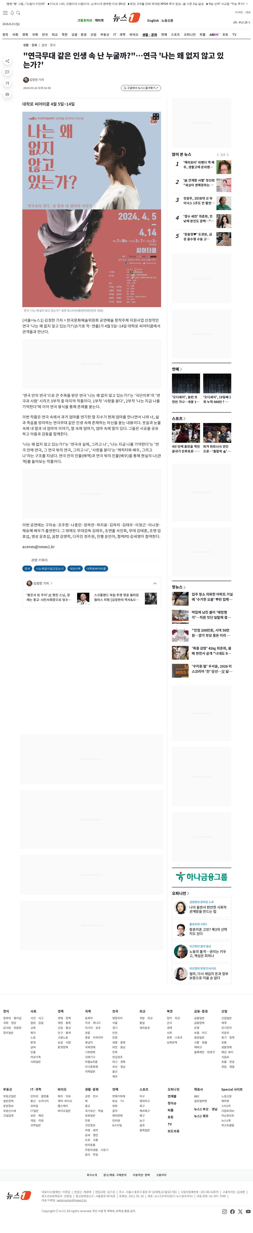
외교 (142, 1011)
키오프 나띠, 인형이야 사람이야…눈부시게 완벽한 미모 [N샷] (68, 3)
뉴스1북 (226, 1120)
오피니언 (179, 893)
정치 (6, 1011)
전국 (115, 1011)
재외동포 (145, 1028)
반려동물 (90, 1145)
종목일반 (145, 1130)
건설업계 (8, 1116)
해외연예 (117, 1116)
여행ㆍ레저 (91, 1130)
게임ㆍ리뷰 (36, 1120)
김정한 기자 (36, 80)
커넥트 (239, 12)
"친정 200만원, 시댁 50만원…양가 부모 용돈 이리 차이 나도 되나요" (211, 635)
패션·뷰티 (227, 1052)
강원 (114, 1037)
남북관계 (172, 1042)
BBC (196, 1096)
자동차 (225, 1033)
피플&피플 (91, 1062)
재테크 (198, 1047)
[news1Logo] (18, 1195)
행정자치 (117, 1018)
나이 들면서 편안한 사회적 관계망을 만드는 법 (208, 909)
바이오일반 (64, 1111)
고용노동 (63, 1037)
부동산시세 (9, 1111)
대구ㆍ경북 (118, 1062)
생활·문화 (92, 1089)
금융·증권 (201, 1011)
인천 (114, 1033)
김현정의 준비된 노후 (201, 902)
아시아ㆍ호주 (93, 1028)
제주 (114, 1076)
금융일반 (199, 1018)
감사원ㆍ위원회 (12, 1028)
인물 (33, 1052)
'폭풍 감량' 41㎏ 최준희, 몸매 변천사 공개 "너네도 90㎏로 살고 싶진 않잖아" (211, 653)
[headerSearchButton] (18, 13)
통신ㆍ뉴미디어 (39, 1101)
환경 (33, 1042)
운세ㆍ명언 (91, 1135)
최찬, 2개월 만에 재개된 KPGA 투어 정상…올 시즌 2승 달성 (147, 3)
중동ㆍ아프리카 (94, 1037)
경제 (61, 1011)
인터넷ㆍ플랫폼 (39, 1096)
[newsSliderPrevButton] (218, 154)
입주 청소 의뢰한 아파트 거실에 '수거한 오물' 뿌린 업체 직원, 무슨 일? (212, 599)
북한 (170, 1011)
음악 (114, 1111)
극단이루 (75, 568)
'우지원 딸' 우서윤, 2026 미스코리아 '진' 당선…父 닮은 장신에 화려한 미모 (212, 671)
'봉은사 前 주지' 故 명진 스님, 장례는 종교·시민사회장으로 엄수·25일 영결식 (48, 597)
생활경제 (226, 1047)
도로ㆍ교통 (91, 1140)
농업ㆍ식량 (64, 1042)
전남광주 (117, 1057)
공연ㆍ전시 (91, 1096)
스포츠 (177, 418)
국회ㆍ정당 (9, 1023)
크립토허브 (84, 20)
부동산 (7, 1089)
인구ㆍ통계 (64, 1033)
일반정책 (8, 1101)
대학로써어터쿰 (96, 568)
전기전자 (226, 1028)
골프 (142, 1125)
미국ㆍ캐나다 (93, 1023)
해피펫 (99, 20)
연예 (175, 369)
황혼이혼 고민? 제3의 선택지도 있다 (208, 931)
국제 (88, 1011)
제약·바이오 (65, 1101)
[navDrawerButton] (5, 13)
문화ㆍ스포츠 (174, 1037)
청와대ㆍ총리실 (12, 1018)
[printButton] (7, 94)
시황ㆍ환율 (200, 1042)
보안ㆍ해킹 (36, 1116)
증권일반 (199, 1037)
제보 (248, 12)
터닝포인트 (227, 1116)
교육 (33, 1028)
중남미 (89, 1042)
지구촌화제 (91, 1067)
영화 (114, 1106)
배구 (142, 1116)
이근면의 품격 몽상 (200, 946)
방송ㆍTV (118, 1101)
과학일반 (35, 1125)
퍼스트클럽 (227, 1125)
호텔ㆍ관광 (227, 1062)
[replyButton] (7, 72)
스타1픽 (226, 1106)
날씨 (33, 1047)
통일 (142, 1023)
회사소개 (92, 1175)
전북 (114, 1052)
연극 (27, 568)
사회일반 (35, 1062)
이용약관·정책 (141, 1175)
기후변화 (90, 1052)
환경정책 (63, 1047)
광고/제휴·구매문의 (114, 1175)
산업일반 (226, 1018)
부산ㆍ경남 (118, 1067)
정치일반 (8, 1033)
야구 (142, 1096)
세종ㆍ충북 (118, 1042)
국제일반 (90, 1071)
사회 (33, 1011)
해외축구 (145, 1111)
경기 (114, 1028)
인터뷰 (116, 1120)
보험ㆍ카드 (200, 1033)
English (153, 21)
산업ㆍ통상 (64, 1028)
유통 (224, 1042)
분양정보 (8, 1106)
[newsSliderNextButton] (227, 154)
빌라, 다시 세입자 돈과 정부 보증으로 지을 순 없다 (208, 976)
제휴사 (198, 1089)
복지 (33, 1033)
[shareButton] (7, 61)
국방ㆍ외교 (146, 1018)
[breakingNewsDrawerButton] (12, 13)
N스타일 (117, 1125)
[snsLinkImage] (224, 1211)
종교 (87, 1106)
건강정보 (90, 1125)
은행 (196, 1028)
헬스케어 (63, 1106)
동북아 (89, 1018)
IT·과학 (35, 1089)
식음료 (225, 1057)
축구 (142, 1106)
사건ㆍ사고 (36, 1018)
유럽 (87, 1033)
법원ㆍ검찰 (36, 1023)
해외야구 (145, 1101)
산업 (224, 1011)
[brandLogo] (126, 17)
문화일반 (90, 1116)
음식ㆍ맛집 (91, 1154)
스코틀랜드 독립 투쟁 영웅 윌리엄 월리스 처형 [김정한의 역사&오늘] (116, 597)
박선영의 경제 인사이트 (202, 968)
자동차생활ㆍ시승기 (96, 1150)
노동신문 (167, 21)
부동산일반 (9, 1096)
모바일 (34, 1106)
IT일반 (34, 1111)
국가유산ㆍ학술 (94, 1111)
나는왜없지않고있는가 (50, 568)
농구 (142, 1120)
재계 (224, 1023)
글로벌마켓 (200, 1101)
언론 (87, 1120)
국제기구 (90, 1057)
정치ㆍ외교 (173, 1018)
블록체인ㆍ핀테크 (204, 1052)
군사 (169, 1023)
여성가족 (35, 1057)
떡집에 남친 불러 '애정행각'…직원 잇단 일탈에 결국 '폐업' (211, 617)
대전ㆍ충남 (118, 1047)
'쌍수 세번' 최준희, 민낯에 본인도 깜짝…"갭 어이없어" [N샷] (198, 221)
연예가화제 (118, 1096)
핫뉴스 (177, 587)
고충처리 (161, 1175)
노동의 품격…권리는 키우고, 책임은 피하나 (207, 953)
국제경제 (90, 1047)
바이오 (62, 1089)
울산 (114, 1071)
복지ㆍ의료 (64, 1096)
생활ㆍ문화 (30, 45)
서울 (114, 1023)
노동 (33, 1037)
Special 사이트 (232, 1089)
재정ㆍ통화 (64, 1023)
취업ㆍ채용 (227, 1067)
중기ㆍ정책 (227, 1037)
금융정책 (199, 1023)
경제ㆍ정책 (64, 1018)
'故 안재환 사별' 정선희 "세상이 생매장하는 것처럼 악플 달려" (199, 185)
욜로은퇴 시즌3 (198, 924)
